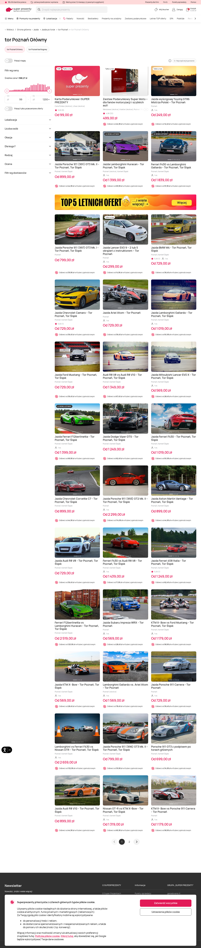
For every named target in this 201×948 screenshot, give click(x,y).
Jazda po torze (48, 29)
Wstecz (10, 29)
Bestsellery (93, 18)
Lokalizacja (51, 18)
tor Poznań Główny (80, 29)
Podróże (180, 18)
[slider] (7, 91)
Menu (10, 18)
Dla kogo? (10, 146)
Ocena (8, 164)
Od (8, 95)
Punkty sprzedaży (179, 2)
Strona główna (24, 29)
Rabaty (69, 18)
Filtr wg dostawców (15, 172)
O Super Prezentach (111, 893)
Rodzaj (8, 155)
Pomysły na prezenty (29, 18)
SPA (171, 18)
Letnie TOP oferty (158, 18)
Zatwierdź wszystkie (165, 903)
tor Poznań (63, 29)
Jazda (36, 29)
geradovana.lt (173, 893)
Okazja (8, 137)
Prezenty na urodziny (111, 18)
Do (34, 95)
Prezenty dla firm (152, 2)
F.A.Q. (165, 2)
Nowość (80, 18)
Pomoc (193, 2)
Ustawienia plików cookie (166, 912)
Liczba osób (11, 128)
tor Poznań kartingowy (38, 49)
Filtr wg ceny (12, 70)
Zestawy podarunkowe (135, 18)
